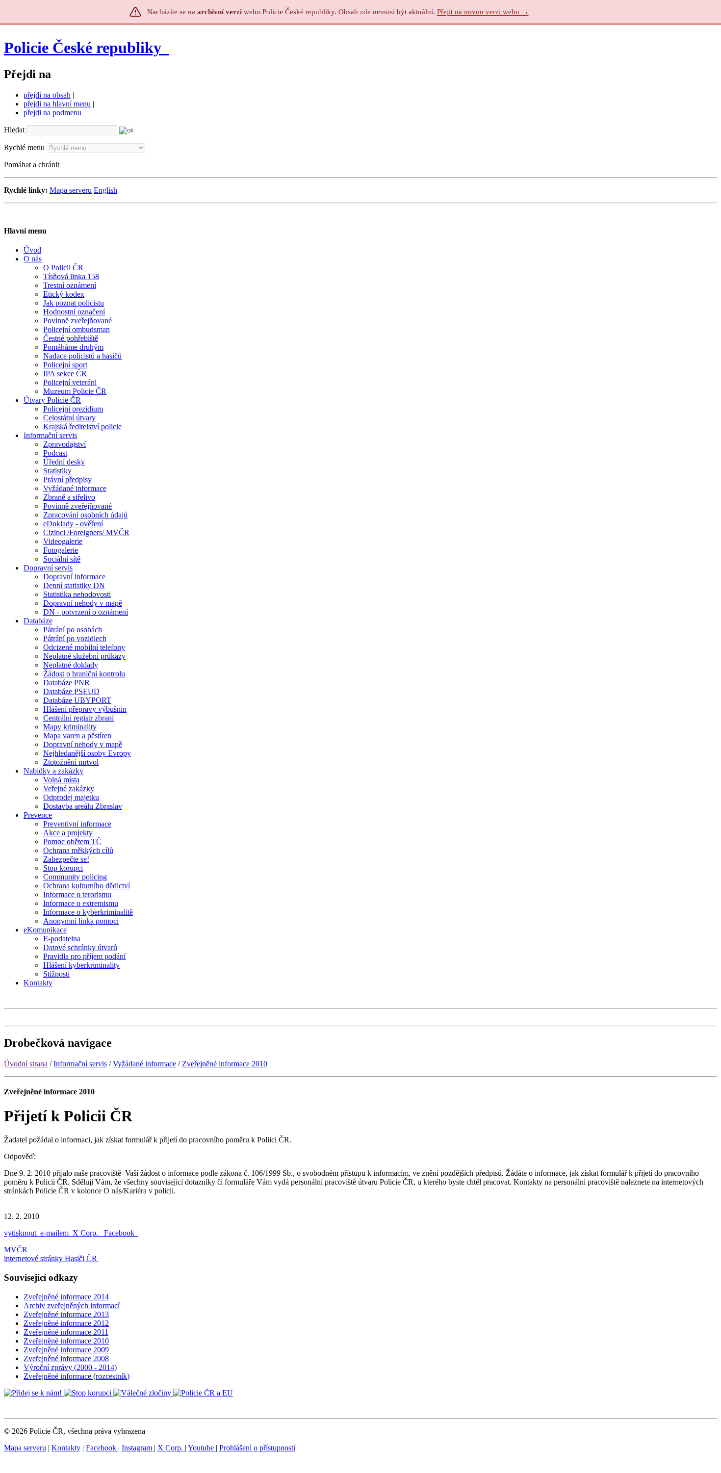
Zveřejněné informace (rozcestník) (76, 1376)
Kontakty (66, 1448)
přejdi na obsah (47, 95)
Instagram (138, 1448)
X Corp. (86, 1233)
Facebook (120, 1233)
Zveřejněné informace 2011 (66, 1332)
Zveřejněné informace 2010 (224, 1064)
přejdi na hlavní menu (57, 104)
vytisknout (20, 1233)
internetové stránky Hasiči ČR (50, 1258)
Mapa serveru (71, 190)
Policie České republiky (82, 47)
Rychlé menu (24, 147)
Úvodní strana (26, 1064)
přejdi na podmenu (52, 112)
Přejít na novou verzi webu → (483, 12)
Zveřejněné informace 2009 (66, 1349)
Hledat (14, 130)
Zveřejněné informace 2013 (66, 1314)
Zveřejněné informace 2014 (66, 1296)
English (105, 190)
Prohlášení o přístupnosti (257, 1448)
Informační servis (80, 1064)
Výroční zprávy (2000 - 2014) (70, 1367)
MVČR (15, 1249)
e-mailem (54, 1233)
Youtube (202, 1448)
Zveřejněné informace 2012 (66, 1323)
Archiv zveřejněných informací (72, 1305)
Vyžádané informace (144, 1064)
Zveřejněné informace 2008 (66, 1358)
